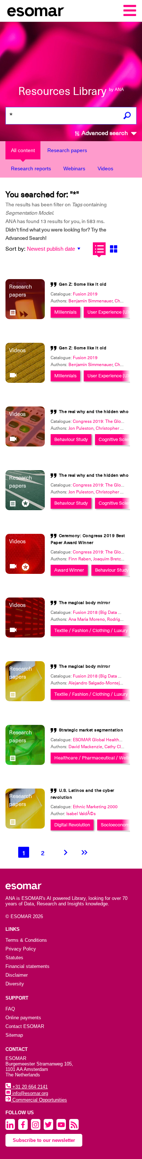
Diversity (14, 984)
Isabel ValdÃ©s (81, 814)
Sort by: (15, 249)
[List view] (99, 248)
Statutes (14, 957)
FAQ (10, 1009)
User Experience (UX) (109, 312)
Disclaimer (16, 975)
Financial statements (27, 966)
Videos (105, 168)
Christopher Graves (115, 428)
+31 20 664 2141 (29, 1086)
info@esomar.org (29, 1093)
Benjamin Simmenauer (90, 301)
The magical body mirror (84, 603)
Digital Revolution (72, 825)
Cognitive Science (117, 439)
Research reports (31, 168)
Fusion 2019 (85, 294)
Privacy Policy (20, 949)
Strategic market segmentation (91, 730)
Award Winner (69, 570)
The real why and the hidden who (94, 411)
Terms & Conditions (26, 940)
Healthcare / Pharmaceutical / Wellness (96, 758)
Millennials (65, 312)
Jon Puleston (81, 428)
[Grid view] (113, 248)
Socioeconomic (117, 825)
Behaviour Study (71, 439)
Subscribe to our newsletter (44, 1140)
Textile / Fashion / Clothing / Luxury (91, 630)
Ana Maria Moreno (86, 619)
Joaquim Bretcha (109, 559)
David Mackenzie (85, 747)
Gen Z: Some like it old (83, 284)
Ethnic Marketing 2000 (95, 807)
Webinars (74, 168)
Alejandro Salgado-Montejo (95, 683)
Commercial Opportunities (39, 1100)
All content (23, 150)
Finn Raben (79, 559)
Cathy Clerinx (117, 747)
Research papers (67, 150)
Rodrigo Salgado (123, 619)
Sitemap (14, 1035)
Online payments (23, 1017)
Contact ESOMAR (24, 1026)
